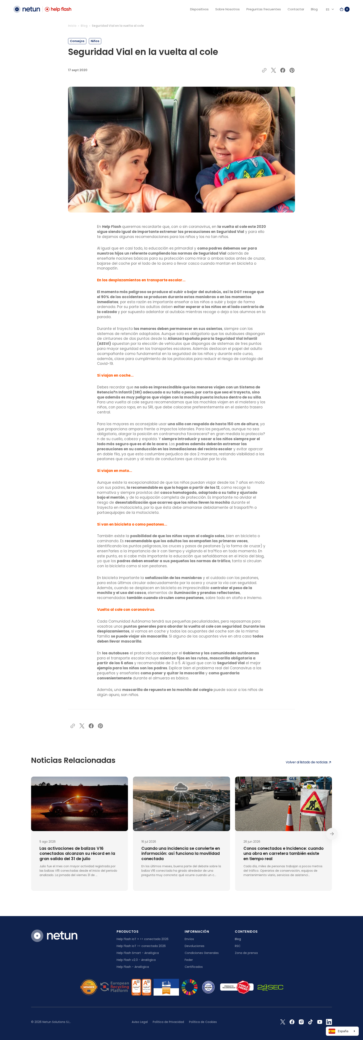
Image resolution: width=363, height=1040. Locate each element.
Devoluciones (194, 946)
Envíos (189, 939)
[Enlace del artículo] (79, 834)
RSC (238, 946)
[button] (344, 9)
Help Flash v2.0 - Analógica (136, 960)
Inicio (72, 26)
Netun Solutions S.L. (56, 1022)
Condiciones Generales (202, 953)
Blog (84, 26)
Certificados (194, 967)
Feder (189, 960)
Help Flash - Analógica (133, 967)
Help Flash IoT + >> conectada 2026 (142, 939)
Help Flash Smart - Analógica (138, 953)
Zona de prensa (246, 953)
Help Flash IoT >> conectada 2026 (141, 946)
